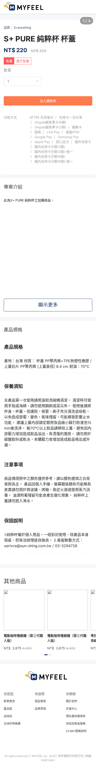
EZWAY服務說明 (76, 731)
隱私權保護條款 (76, 716)
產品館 (8, 708)
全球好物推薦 (12, 723)
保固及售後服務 (76, 723)
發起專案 (40, 701)
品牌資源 (40, 708)
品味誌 (8, 716)
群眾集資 (9, 701)
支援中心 (71, 708)
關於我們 (71, 701)
